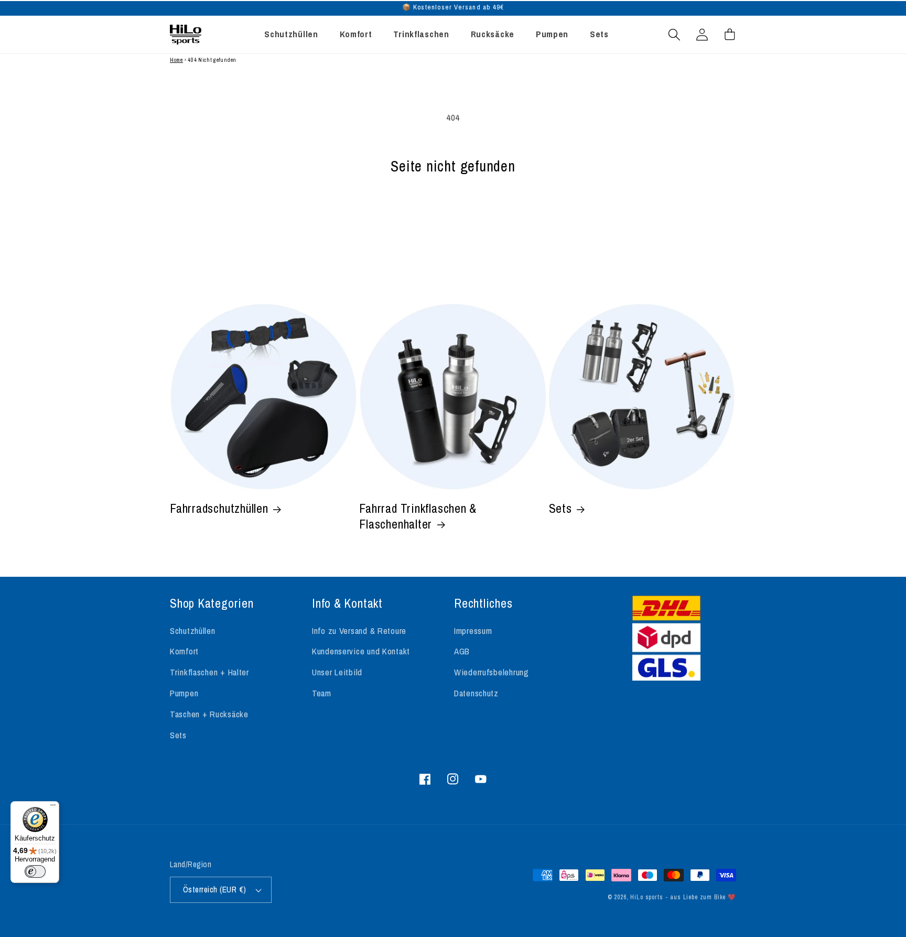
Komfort (184, 651)
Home (176, 60)
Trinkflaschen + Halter (209, 672)
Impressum (473, 631)
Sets (560, 508)
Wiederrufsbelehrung (491, 672)
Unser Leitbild (337, 672)
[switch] (35, 871)
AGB (462, 651)
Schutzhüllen (192, 631)
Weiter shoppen (453, 223)
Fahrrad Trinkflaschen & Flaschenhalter (418, 516)
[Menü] (53, 807)
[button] (674, 34)
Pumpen (184, 693)
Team (321, 693)
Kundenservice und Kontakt (361, 651)
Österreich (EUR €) (214, 889)
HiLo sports (646, 897)
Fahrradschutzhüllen (219, 508)
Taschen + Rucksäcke (209, 714)
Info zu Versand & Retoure (359, 631)
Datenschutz (476, 693)
